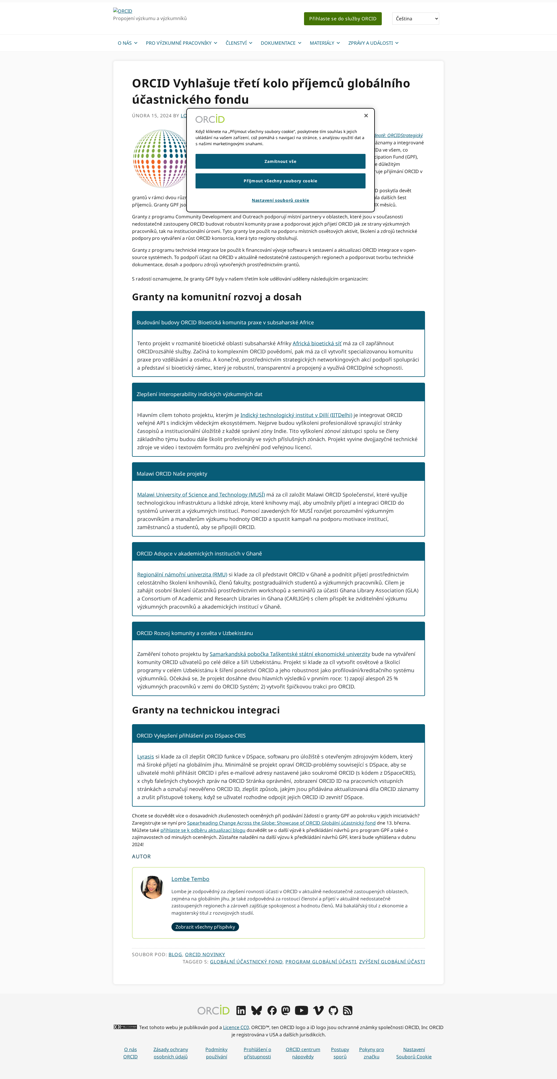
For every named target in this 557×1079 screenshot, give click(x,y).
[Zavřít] (366, 115)
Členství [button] (236, 43)
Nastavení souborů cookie (414, 1053)
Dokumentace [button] (278, 43)
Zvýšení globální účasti (392, 961)
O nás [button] (125, 43)
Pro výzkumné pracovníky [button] (178, 43)
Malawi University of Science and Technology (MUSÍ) (201, 494)
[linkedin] (241, 1013)
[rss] (347, 1013)
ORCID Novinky (205, 954)
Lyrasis (145, 756)
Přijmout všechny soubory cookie (280, 181)
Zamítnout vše (280, 161)
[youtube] (301, 1013)
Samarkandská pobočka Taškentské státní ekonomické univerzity (290, 653)
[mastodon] (285, 1013)
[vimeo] (318, 1013)
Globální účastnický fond (246, 961)
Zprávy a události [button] (370, 43)
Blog (175, 954)
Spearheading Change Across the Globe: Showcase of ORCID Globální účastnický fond (281, 823)
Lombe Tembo (190, 879)
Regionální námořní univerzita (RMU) (182, 574)
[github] (333, 1013)
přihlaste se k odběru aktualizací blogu (202, 830)
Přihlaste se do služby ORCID (343, 18)
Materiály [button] (322, 43)
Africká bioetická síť (317, 343)
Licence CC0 (236, 1027)
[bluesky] (256, 1013)
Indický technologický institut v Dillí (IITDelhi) (296, 414)
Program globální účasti (320, 961)
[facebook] (272, 1013)
